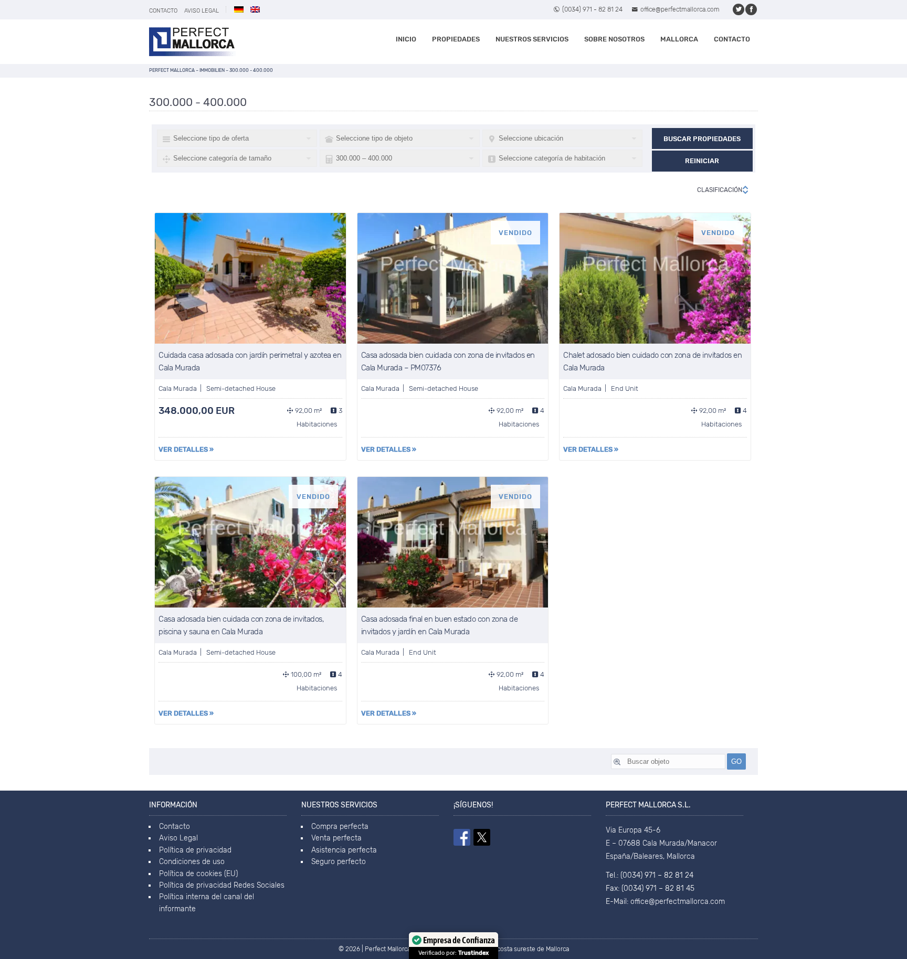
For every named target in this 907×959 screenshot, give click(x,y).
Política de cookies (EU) (198, 873)
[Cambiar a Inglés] (255, 9)
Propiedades (456, 39)
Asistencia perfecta (344, 850)
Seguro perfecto (338, 861)
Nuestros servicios (531, 39)
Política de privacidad (195, 850)
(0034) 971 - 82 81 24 (592, 9)
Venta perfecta (336, 838)
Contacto (163, 10)
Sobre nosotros (614, 39)
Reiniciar (702, 161)
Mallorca (679, 39)
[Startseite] (192, 41)
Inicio (406, 39)
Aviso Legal (201, 10)
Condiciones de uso (192, 861)
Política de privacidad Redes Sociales (221, 885)
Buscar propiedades (702, 139)
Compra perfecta (339, 826)
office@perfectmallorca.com (680, 9)
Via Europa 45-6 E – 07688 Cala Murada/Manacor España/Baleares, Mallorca (661, 843)
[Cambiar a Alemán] (239, 9)
